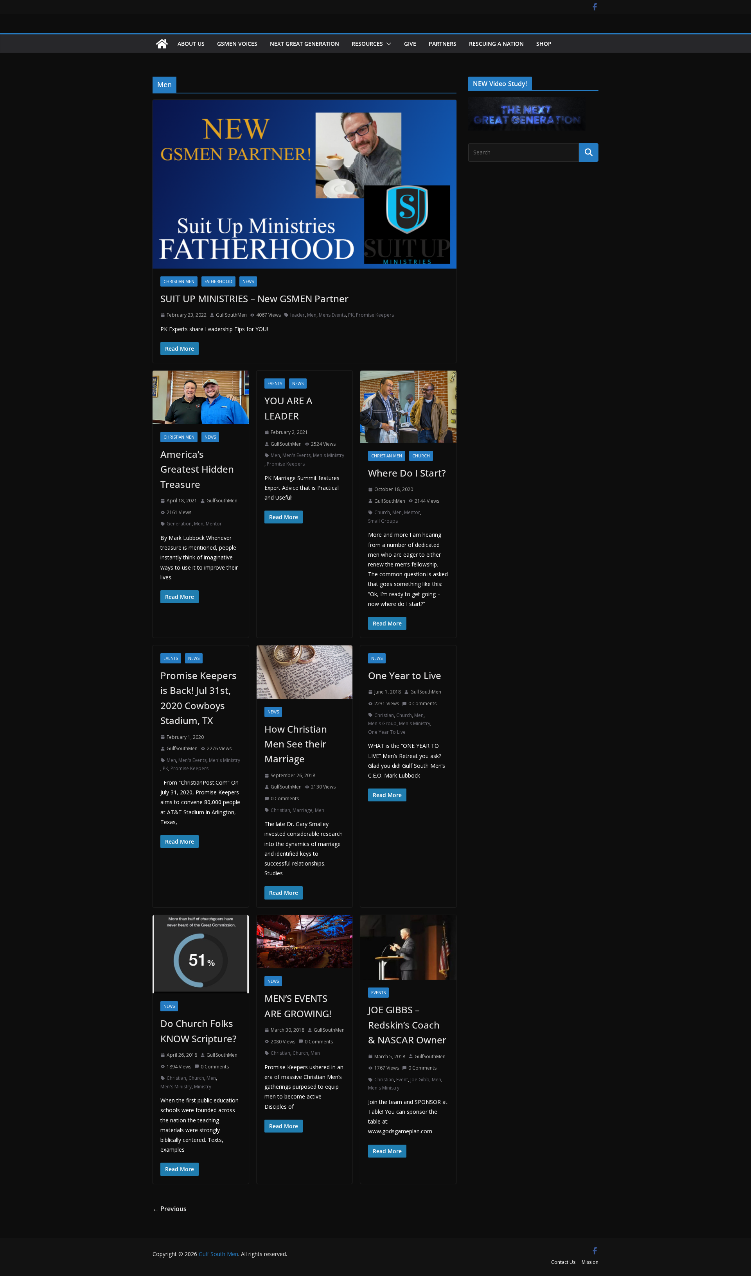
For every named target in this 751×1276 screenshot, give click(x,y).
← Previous (170, 1208)
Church (421, 456)
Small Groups (383, 521)
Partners (442, 43)
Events (275, 383)
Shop (544, 43)
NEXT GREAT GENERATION (304, 43)
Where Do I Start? (407, 472)
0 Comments (285, 798)
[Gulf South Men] (162, 43)
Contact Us (563, 1262)
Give (410, 43)
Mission (590, 1262)
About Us (191, 43)
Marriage (303, 810)
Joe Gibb (419, 1079)
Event (402, 1079)
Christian (280, 810)
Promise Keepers (375, 315)
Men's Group (382, 723)
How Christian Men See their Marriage (295, 743)
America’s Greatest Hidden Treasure (197, 469)
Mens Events (332, 315)
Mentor (214, 523)
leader (297, 315)
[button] (387, 43)
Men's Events (296, 455)
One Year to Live (404, 675)
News (248, 281)
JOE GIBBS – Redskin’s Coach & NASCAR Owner (407, 1024)
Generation (179, 523)
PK (351, 315)
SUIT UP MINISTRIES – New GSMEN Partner (254, 298)
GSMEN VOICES (237, 43)
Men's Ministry (328, 455)
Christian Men (178, 281)
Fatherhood (218, 281)
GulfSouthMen (231, 315)
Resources (367, 43)
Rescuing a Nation (496, 43)
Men (311, 315)
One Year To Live (387, 732)
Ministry (202, 1086)
